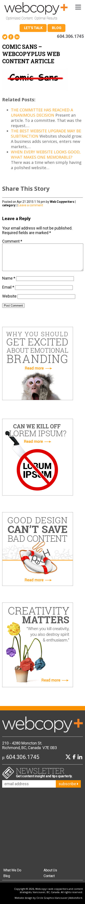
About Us (50, 870)
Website (9, 296)
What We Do (12, 870)
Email (8, 287)
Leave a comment (30, 205)
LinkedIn (17, 37)
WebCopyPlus (36, 12)
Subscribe (68, 783)
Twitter (4, 37)
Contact (49, 876)
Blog (56, 28)
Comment (12, 241)
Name (8, 278)
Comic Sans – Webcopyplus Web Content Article (31, 54)
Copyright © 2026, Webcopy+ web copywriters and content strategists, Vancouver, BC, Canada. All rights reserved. (48, 890)
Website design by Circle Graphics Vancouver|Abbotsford (48, 897)
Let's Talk (33, 28)
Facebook (11, 37)
